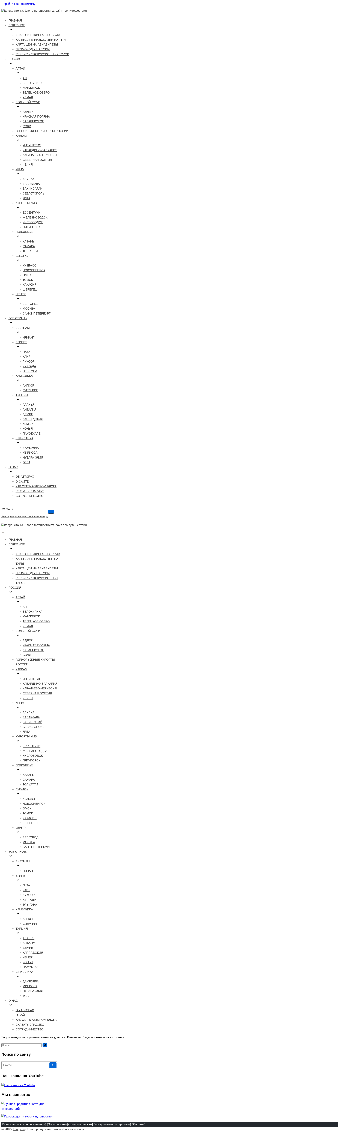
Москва (29, 308)
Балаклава (31, 184)
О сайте (22, 481)
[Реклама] (138, 1124)
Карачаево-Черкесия (40, 155)
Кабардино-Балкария (40, 150)
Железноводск (35, 217)
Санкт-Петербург (36, 313)
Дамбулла (31, 448)
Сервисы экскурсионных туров (42, 54)
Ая (25, 78)
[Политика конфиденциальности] (70, 1124)
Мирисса (30, 452)
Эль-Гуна (30, 371)
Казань (28, 241)
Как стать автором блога (36, 486)
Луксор (29, 361)
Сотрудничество (29, 496)
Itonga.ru (19, 1129)
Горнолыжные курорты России (42, 131)
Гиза (26, 352)
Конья (28, 428)
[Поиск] (45, 1045)
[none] (35, 549)
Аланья (28, 404)
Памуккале (31, 433)
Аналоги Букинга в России (38, 35)
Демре (28, 414)
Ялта (26, 198)
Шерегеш (30, 289)
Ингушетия (32, 145)
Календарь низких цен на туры (41, 39)
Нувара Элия (33, 457)
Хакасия (30, 284)
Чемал (28, 97)
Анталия (29, 409)
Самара (29, 246)
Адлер (28, 111)
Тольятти (30, 251)
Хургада (29, 366)
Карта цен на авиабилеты (37, 44)
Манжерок (31, 87)
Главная (15, 20)
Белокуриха (32, 83)
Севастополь (33, 193)
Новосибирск (34, 270)
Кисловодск (33, 222)
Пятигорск (31, 227)
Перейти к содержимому (18, 3)
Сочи (27, 126)
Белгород (30, 304)
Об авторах (25, 476)
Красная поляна (36, 116)
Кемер (28, 424)
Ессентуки (31, 212)
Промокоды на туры (33, 49)
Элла (26, 462)
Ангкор (28, 385)
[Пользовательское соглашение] (23, 1124)
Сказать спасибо (30, 491)
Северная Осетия (37, 160)
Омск (27, 275)
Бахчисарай (32, 188)
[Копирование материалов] (112, 1124)
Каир (26, 356)
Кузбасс (29, 265)
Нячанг (28, 337)
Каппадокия (33, 419)
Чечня (28, 164)
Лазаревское (33, 121)
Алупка (28, 179)
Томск (28, 280)
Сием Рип (30, 390)
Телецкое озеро (36, 92)
